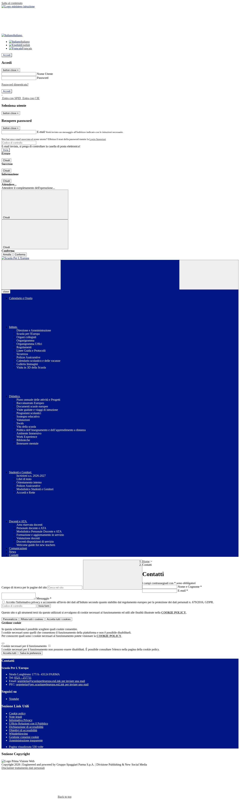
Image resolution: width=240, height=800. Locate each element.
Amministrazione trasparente (26, 740)
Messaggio (43, 598)
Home (146, 561)
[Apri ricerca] (208, 275)
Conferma (20, 254)
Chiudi (6, 160)
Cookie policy (17, 713)
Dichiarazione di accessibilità (26, 726)
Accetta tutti (59, 619)
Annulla (7, 254)
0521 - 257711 (23, 677)
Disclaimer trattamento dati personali (23, 767)
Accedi (6, 55)
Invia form (43, 606)
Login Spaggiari (97, 139)
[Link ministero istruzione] (18, 6)
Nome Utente (45, 73)
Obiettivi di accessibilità (23, 730)
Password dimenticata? (15, 84)
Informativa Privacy (20, 720)
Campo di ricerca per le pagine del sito (24, 587)
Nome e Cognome (190, 586)
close (6, 291)
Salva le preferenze (30, 653)
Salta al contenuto (12, 3)
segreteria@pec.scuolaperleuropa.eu (52, 684)
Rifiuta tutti (32, 619)
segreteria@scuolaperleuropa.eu (51, 681)
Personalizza (10, 619)
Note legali (15, 716)
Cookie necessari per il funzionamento (24, 646)
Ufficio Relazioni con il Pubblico (28, 723)
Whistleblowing (18, 733)
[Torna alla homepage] (120, 258)
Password (42, 77)
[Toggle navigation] (31, 275)
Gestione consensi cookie (24, 737)
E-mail (41, 131)
